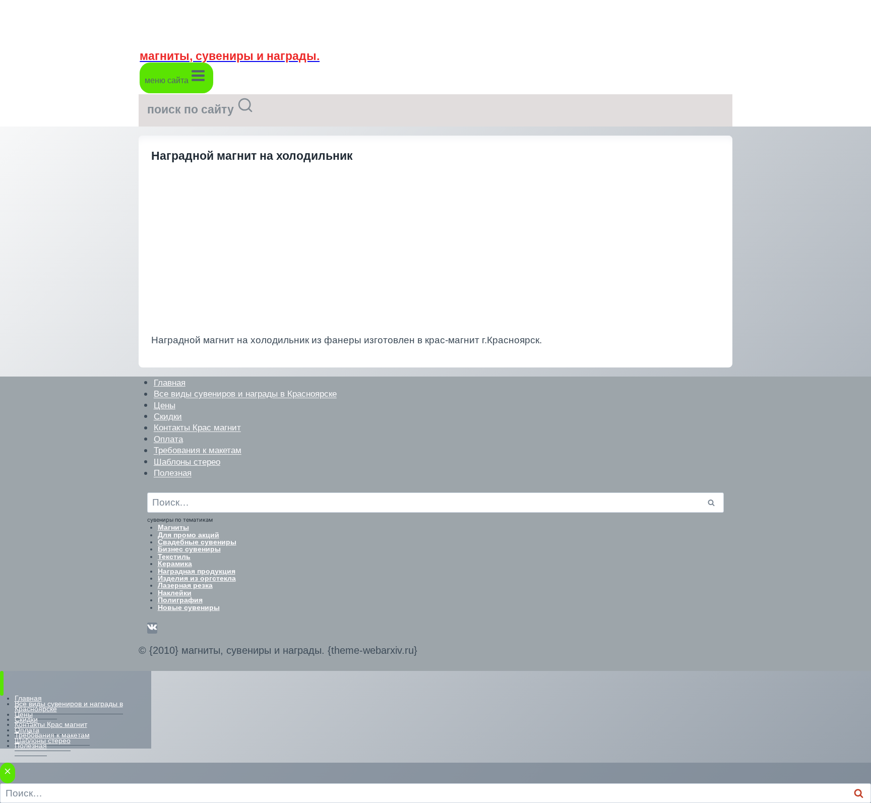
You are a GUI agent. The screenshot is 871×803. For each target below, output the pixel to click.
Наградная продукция (196, 571)
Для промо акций (188, 535)
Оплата (168, 439)
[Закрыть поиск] (7, 773)
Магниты (173, 527)
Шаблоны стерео (187, 461)
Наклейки (175, 593)
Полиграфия (180, 600)
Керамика (175, 564)
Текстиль (174, 556)
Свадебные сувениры (197, 542)
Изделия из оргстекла (197, 578)
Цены (164, 405)
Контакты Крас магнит (197, 428)
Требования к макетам (197, 450)
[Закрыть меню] (2, 683)
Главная (169, 382)
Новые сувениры (189, 607)
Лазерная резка (185, 585)
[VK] (152, 628)
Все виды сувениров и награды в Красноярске (245, 394)
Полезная (173, 473)
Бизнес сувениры (189, 549)
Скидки (168, 416)
